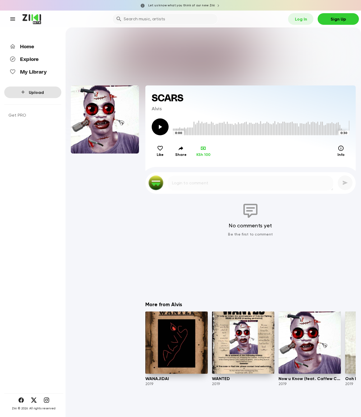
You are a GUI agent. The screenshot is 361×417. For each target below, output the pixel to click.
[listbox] (32, 222)
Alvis (157, 108)
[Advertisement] (250, 276)
